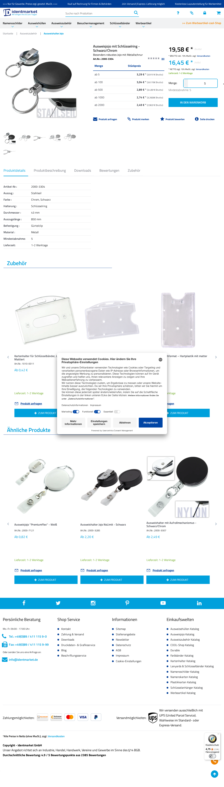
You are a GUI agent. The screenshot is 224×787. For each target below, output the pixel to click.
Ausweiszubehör (61, 23)
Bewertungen (109, 170)
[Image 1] (25, 138)
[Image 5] (10, 151)
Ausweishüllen (37, 23)
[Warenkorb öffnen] (219, 13)
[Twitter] (58, 604)
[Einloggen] (205, 13)
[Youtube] (163, 604)
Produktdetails (14, 170)
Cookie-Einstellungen (128, 661)
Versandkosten (203, 56)
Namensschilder (12, 23)
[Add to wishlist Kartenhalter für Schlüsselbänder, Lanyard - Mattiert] (69, 296)
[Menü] (218, 735)
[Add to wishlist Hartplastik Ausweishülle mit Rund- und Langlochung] (135, 296)
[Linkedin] (199, 604)
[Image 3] (55, 138)
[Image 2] (40, 138)
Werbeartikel (143, 23)
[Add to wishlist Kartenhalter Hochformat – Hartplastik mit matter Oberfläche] (201, 296)
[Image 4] (70, 138)
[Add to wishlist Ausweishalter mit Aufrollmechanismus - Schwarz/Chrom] (201, 462)
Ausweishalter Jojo (54, 33)
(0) (163, 59)
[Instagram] (93, 604)
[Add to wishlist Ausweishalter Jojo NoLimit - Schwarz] (135, 462)
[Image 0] (10, 138)
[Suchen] (136, 12)
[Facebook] (23, 604)
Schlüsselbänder (120, 23)
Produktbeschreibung (50, 170)
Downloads (82, 170)
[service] (179, 13)
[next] (216, 357)
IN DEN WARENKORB (193, 102)
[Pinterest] (127, 604)
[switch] (212, 756)
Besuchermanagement (90, 23)
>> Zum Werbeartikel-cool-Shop (201, 23)
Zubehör (134, 170)
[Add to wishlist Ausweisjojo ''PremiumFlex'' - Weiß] (69, 462)
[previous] (8, 357)
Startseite (8, 33)
